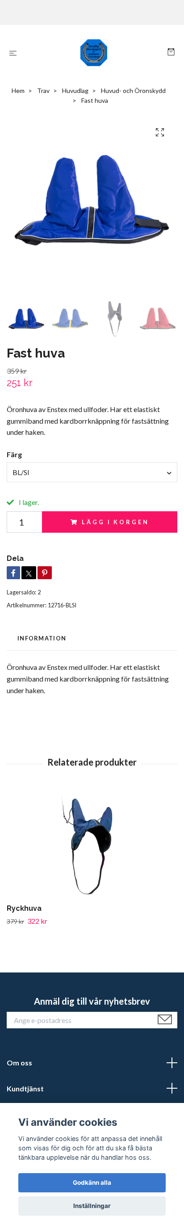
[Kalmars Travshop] (94, 52)
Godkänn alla (92, 1182)
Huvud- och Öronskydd (133, 90)
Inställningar (92, 1205)
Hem (18, 90)
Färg (14, 454)
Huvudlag (75, 90)
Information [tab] (41, 638)
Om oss (19, 1062)
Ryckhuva (24, 908)
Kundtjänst (25, 1088)
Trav (43, 90)
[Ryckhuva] (92, 845)
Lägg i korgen (115, 522)
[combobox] (92, 472)
